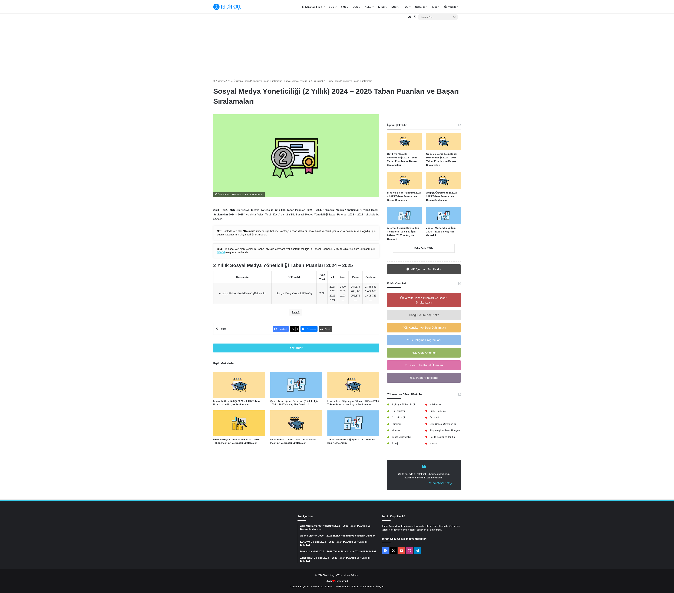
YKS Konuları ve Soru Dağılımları (424, 327)
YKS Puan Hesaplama (423, 377)
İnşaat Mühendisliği (401, 437)
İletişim (380, 586)
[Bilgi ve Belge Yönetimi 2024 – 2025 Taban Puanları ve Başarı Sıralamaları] (404, 180)
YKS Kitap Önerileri (424, 352)
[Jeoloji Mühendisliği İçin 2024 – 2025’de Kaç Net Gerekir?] (443, 215)
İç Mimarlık (435, 404)
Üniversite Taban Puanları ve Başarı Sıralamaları (423, 300)
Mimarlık (395, 430)
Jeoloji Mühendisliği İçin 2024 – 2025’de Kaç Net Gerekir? (441, 231)
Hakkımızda (317, 586)
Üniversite (450, 6)
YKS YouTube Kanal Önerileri (424, 365)
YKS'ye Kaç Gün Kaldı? (425, 269)
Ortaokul (420, 6)
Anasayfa (220, 81)
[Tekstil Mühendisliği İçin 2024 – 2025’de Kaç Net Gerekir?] (353, 423)
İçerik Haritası (342, 586)
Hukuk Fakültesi (438, 411)
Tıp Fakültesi (398, 411)
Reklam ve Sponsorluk (362, 586)
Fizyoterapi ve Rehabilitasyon (445, 430)
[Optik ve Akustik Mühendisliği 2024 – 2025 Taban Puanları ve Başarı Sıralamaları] (404, 141)
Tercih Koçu (329, 575)
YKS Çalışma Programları (424, 340)
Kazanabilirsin (313, 6)
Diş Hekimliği (398, 417)
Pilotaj (394, 443)
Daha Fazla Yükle (423, 248)
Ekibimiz (329, 586)
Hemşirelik (396, 424)
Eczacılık (434, 417)
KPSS (381, 6)
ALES (368, 6)
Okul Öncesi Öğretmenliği (443, 424)
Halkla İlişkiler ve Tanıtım (442, 437)
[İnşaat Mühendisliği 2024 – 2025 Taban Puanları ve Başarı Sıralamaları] (239, 385)
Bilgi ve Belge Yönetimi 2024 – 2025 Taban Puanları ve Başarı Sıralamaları (404, 196)
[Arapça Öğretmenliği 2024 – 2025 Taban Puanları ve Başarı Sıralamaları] (443, 180)
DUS (394, 6)
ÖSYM (221, 252)
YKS (343, 6)
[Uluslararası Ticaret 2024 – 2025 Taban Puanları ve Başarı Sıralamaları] (296, 423)
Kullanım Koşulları (299, 586)
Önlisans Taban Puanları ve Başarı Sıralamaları (258, 81)
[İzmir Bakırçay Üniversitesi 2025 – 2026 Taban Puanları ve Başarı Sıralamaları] (239, 423)
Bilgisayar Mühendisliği (403, 404)
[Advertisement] (337, 49)
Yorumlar (296, 348)
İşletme (433, 443)
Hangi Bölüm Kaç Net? (424, 315)
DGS (355, 6)
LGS (331, 6)
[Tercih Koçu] (227, 7)
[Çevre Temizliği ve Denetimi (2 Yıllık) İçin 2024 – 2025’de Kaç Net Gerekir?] (296, 385)
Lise (434, 6)
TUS (405, 6)
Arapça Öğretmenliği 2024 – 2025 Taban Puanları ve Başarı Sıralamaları (442, 196)
